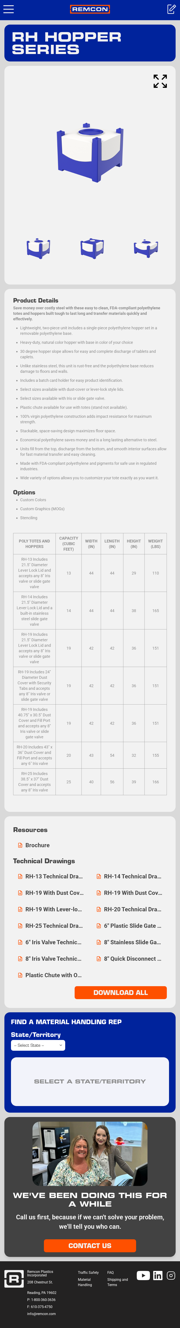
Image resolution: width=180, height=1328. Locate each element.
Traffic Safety (88, 1272)
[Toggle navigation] (8, 9)
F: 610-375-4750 (39, 1307)
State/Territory (36, 1035)
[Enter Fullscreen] (160, 81)
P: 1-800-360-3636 (41, 1300)
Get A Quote (171, 9)
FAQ (110, 1272)
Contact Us (90, 1246)
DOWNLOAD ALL (121, 992)
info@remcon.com (41, 1314)
